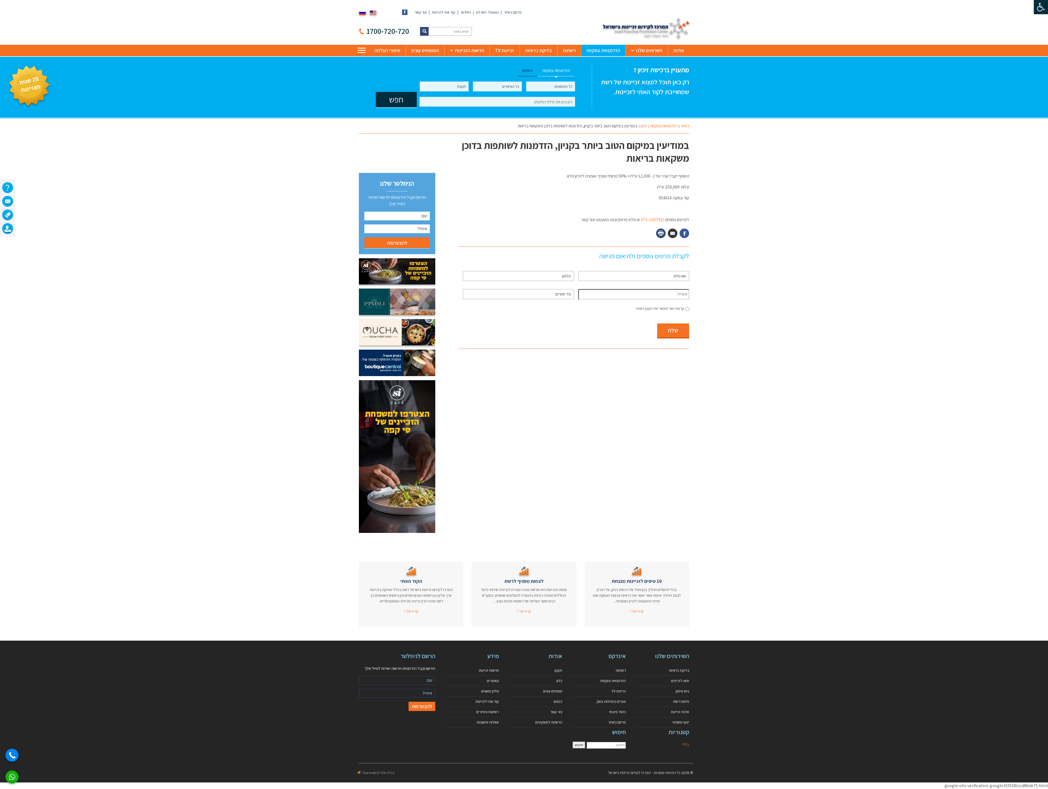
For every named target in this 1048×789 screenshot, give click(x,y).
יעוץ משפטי (680, 722)
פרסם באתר (513, 12)
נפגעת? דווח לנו (487, 12)
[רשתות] (7, 214)
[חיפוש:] (606, 745)
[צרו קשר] (7, 201)
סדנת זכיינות (680, 711)
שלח (673, 330)
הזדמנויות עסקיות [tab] (556, 70)
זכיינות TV (504, 50)
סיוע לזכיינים (680, 680)
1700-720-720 (388, 31)
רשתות (569, 50)
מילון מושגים (490, 691)
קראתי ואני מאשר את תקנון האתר (659, 308)
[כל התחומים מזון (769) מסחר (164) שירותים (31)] (550, 86)
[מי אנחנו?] (7, 187)
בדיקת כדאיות (538, 50)
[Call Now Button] (12, 755)
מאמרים (493, 680)
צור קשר (421, 12)
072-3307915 (653, 220)
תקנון (558, 670)
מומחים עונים (552, 691)
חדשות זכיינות (489, 670)
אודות (678, 50)
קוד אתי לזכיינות (443, 12)
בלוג (559, 680)
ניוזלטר (465, 12)
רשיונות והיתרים (487, 711)
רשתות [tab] (527, 70)
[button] (1041, 7)
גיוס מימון (682, 691)
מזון (644, 126)
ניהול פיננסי (617, 711)
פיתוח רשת (681, 701)
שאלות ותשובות (488, 722)
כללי (685, 744)
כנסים (558, 701)
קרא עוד (637, 611)
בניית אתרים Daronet (378, 772)
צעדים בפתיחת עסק (611, 701)
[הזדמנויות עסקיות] (7, 228)
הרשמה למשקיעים (548, 722)
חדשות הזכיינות (469, 50)
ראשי (685, 126)
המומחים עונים (425, 50)
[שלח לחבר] (672, 233)
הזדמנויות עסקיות (603, 50)
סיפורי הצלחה (387, 50)
